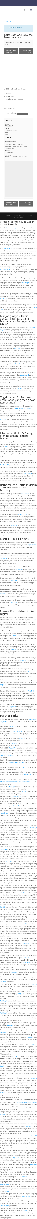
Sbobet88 (34, 1136)
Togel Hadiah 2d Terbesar (23, 408)
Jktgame (2, 1114)
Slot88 (24, 791)
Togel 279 (13, 726)
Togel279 (30, 1037)
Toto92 (22, 892)
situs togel (11, 786)
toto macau (4, 849)
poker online (16, 796)
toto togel (3, 558)
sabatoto (23, 660)
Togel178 (31, 691)
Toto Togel (13, 602)
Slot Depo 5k (8, 248)
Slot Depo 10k (4, 465)
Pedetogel (27, 774)
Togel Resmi (25, 1196)
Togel (34, 620)
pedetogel (25, 283)
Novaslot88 (4, 813)
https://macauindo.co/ (7, 755)
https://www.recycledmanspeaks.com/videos (15, 782)
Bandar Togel (16, 636)
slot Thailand (24, 375)
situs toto (3, 594)
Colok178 (16, 806)
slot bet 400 (28, 474)
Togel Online (31, 545)
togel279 (29, 671)
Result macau (22, 514)
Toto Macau (25, 494)
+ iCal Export (22, 114)
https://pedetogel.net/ (16, 762)
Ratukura (25, 1210)
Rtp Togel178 (17, 731)
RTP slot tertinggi (11, 228)
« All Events (8, 22)
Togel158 (3, 685)
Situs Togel (14, 525)
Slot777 (6, 447)
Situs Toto (18, 364)
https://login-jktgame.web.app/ (27, 1102)
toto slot (21, 388)
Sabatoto (28, 924)
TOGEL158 (3, 298)
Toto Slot (17, 348)
